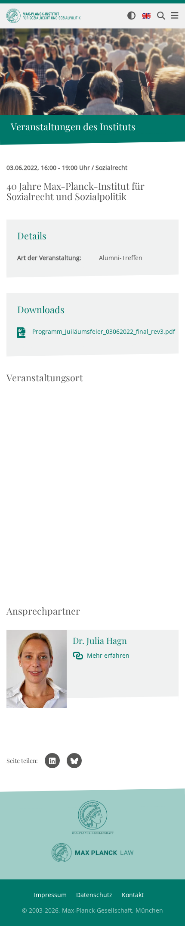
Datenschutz (94, 895)
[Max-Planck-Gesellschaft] (92, 817)
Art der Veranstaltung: (49, 258)
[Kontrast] (131, 16)
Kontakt (133, 895)
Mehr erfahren (108, 655)
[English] (146, 16)
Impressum (50, 895)
